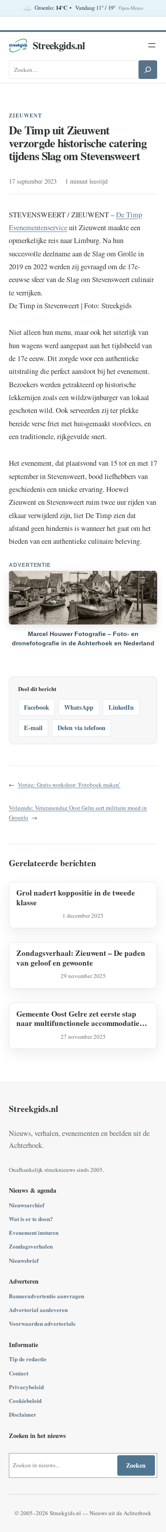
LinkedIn (121, 707)
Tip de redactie (27, 1359)
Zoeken (136, 1465)
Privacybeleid (26, 1387)
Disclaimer (22, 1414)
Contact (18, 1373)
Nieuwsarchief (26, 1205)
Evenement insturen (33, 1232)
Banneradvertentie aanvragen (46, 1296)
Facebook (36, 707)
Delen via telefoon (81, 727)
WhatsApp (78, 707)
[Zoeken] (148, 69)
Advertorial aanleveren (38, 1309)
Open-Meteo (131, 8)
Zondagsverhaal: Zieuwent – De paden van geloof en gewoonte (80, 957)
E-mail (33, 727)
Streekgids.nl (59, 45)
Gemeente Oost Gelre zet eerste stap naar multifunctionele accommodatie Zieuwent (77, 1018)
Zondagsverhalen (31, 1246)
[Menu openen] (152, 45)
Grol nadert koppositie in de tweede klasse (75, 897)
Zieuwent (25, 115)
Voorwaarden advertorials (42, 1323)
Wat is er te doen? (31, 1218)
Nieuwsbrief (24, 1260)
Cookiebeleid (25, 1400)
